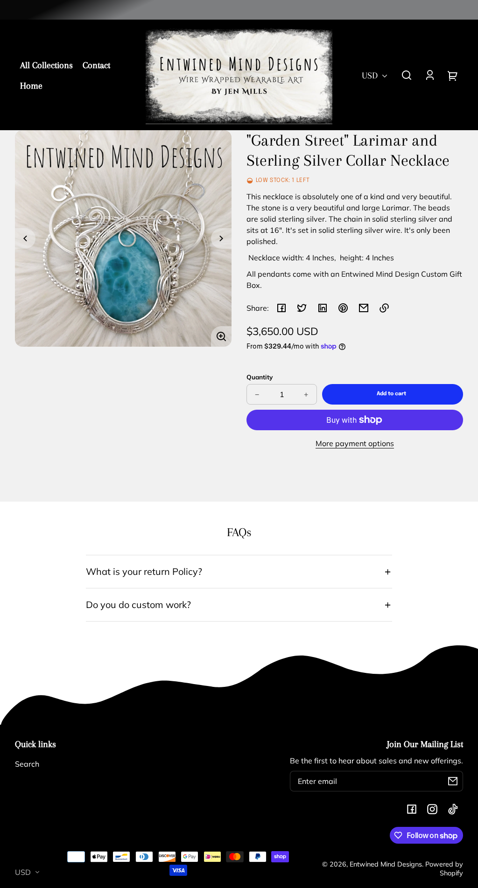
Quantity (259, 377)
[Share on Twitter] (302, 308)
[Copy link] (384, 308)
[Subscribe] (453, 781)
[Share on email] (363, 308)
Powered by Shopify (444, 868)
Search (27, 764)
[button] (406, 75)
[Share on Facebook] (281, 308)
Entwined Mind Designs (386, 864)
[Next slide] (221, 238)
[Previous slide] (25, 238)
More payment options (355, 443)
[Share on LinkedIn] (322, 308)
